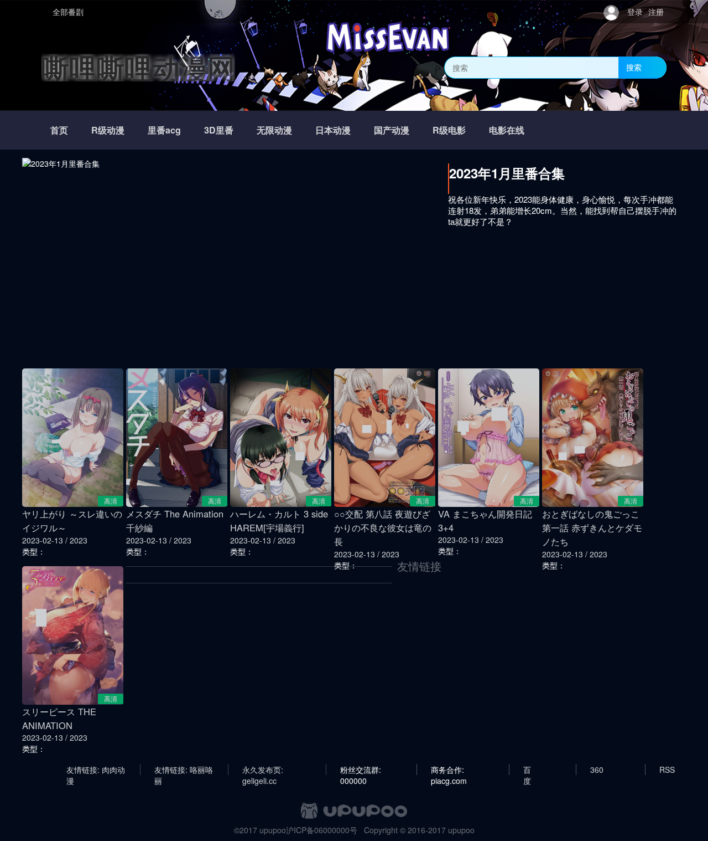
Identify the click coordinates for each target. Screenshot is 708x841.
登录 (635, 11)
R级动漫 (107, 130)
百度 (527, 769)
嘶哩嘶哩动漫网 (138, 67)
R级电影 (449, 130)
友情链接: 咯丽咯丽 (183, 769)
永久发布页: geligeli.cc (262, 769)
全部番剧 (68, 11)
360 (596, 769)
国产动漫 (391, 130)
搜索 (634, 67)
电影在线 (506, 130)
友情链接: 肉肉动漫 (95, 769)
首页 (59, 130)
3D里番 (218, 130)
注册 (656, 11)
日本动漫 (333, 130)
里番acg (164, 130)
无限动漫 (274, 130)
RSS (667, 769)
